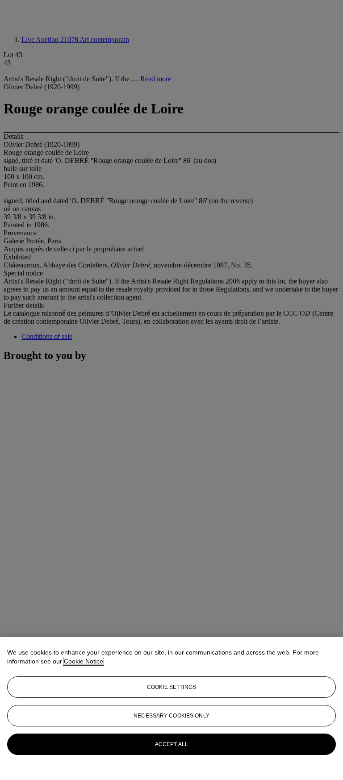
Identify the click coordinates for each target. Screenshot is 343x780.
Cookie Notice (83, 661)
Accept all (171, 744)
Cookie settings (171, 687)
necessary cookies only (171, 716)
